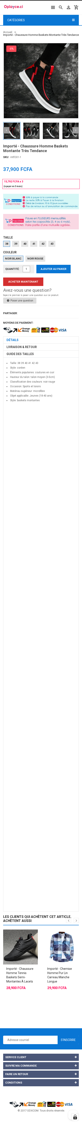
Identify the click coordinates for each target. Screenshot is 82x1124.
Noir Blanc (13, 258)
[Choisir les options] (16, 936)
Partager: (10, 313)
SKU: (6, 157)
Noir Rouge (35, 258)
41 (33, 243)
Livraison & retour (22, 347)
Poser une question (21, 300)
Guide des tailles (20, 354)
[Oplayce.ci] (41, 1104)
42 (42, 243)
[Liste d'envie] (25, 936)
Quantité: (12, 269)
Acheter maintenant (23, 281)
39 (15, 243)
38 (6, 243)
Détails (13, 340)
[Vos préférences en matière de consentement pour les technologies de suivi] (75, 1117)
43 (51, 243)
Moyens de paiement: (18, 322)
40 (24, 243)
